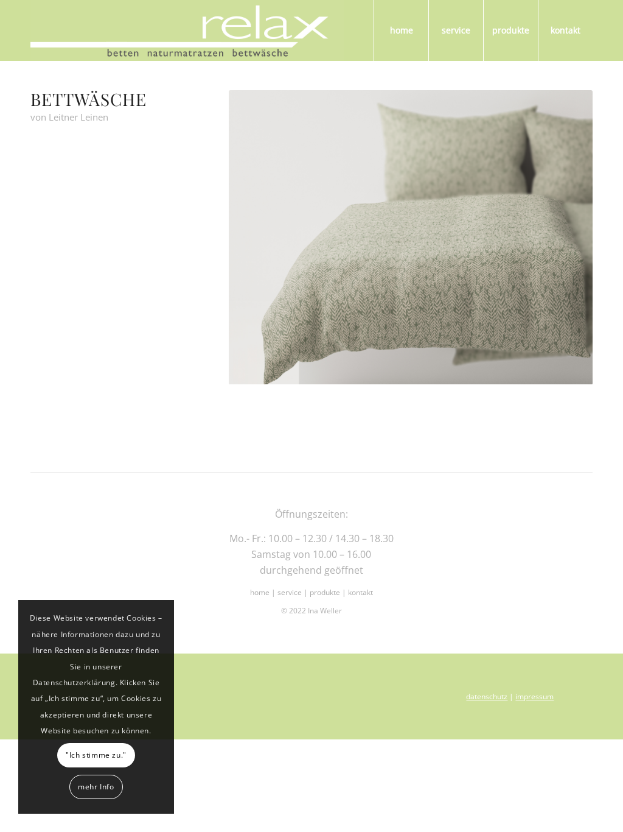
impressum (534, 696)
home (260, 592)
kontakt (360, 592)
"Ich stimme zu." (96, 755)
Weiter (565, 237)
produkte (326, 592)
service (289, 592)
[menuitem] (401, 30)
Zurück (256, 237)
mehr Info (96, 786)
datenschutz (486, 696)
